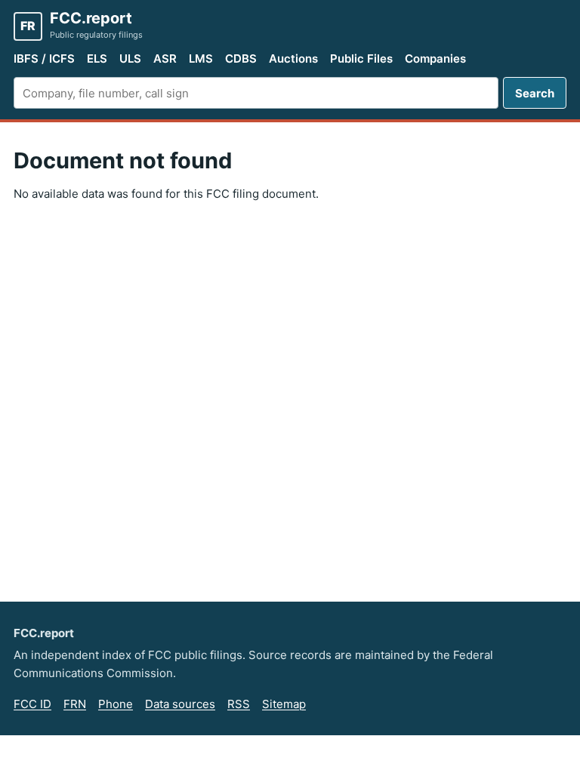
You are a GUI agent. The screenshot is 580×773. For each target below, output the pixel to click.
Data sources (180, 704)
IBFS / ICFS (44, 58)
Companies (435, 58)
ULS (130, 58)
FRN (74, 704)
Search (534, 93)
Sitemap (284, 704)
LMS (201, 58)
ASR (165, 58)
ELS (97, 58)
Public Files (361, 58)
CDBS (241, 58)
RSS (238, 704)
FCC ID (32, 704)
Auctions (293, 58)
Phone (115, 704)
